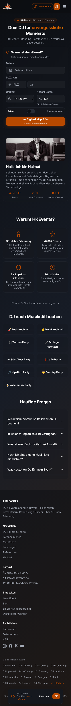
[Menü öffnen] (64, 6)
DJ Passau (26, 677)
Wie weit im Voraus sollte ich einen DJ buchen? (32, 421)
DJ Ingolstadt (9, 671)
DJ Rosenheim (10, 677)
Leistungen (9, 547)
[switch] (31, 111)
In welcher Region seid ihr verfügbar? (31, 434)
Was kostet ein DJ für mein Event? (30, 469)
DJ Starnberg (41, 683)
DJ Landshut (57, 671)
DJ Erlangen (40, 677)
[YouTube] (22, 646)
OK (56, 696)
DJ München (9, 665)
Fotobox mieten (12, 536)
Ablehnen (44, 696)
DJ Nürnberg (25, 665)
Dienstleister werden (15, 613)
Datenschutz (10, 634)
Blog (5, 603)
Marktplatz (9, 542)
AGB (5, 639)
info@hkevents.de (18, 577)
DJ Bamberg (42, 671)
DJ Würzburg (26, 671)
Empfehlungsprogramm (17, 608)
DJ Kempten (25, 683)
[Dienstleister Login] (57, 6)
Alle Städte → (57, 683)
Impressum (9, 629)
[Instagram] (5, 646)
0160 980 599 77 (17, 572)
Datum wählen (23, 70)
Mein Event (9, 598)
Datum (10, 63)
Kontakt (7, 557)
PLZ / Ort (11, 77)
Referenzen (10, 552)
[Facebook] (10, 646)
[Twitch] (16, 646)
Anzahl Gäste (45, 91)
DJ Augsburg (41, 665)
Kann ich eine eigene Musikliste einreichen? (28, 457)
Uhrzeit (10, 91)
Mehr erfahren (24, 698)
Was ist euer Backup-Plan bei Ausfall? (32, 444)
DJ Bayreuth (9, 683)
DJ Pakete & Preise (14, 531)
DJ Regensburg (58, 665)
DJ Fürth (54, 677)
